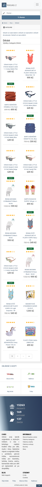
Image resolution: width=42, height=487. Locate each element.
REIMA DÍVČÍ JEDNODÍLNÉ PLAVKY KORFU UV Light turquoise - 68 (10, 307)
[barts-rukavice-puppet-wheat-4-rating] (30, 181)
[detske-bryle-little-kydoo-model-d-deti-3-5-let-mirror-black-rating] (30, 87)
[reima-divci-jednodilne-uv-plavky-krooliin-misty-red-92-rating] (30, 50)
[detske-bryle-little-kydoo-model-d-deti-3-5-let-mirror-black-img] (30, 93)
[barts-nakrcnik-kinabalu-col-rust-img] (10, 95)
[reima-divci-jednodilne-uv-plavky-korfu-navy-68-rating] (30, 215)
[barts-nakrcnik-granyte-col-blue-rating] (30, 119)
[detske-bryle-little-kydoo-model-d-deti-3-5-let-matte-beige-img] (10, 157)
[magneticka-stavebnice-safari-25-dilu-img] (30, 294)
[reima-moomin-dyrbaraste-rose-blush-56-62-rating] (30, 252)
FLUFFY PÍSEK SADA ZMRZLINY (30, 341)
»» (29, 356)
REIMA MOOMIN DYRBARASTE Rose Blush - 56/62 (30, 272)
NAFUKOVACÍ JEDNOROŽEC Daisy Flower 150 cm (10, 342)
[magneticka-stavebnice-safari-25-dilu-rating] (30, 286)
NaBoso (34, 481)
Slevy (24, 449)
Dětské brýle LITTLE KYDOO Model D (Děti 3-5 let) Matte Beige (11, 167)
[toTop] (39, 485)
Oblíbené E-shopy (9, 366)
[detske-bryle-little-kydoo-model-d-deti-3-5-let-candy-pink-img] (30, 157)
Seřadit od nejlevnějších (10, 33)
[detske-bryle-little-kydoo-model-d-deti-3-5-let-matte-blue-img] (10, 125)
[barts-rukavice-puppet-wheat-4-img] (30, 189)
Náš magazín (6, 475)
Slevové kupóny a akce (30, 437)
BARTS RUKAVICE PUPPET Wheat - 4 (30, 200)
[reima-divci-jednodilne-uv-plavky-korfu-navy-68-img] (30, 224)
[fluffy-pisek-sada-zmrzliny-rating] (30, 322)
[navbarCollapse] (37, 4)
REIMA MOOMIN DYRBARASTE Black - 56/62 (11, 235)
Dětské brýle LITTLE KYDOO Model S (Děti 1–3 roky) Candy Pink (11, 268)
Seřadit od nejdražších (26, 33)
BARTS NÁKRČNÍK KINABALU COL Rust (10, 106)
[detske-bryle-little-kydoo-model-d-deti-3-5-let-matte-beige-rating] (10, 151)
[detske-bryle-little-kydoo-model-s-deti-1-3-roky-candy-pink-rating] (10, 252)
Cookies (25, 477)
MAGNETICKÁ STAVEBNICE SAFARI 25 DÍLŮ (30, 306)
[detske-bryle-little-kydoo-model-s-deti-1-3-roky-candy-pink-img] (10, 258)
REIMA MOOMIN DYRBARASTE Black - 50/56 (11, 201)
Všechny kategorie (28, 439)
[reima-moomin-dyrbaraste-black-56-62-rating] (10, 215)
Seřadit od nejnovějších (18, 35)
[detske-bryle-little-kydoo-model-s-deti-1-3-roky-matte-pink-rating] (10, 50)
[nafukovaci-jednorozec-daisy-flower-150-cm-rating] (10, 322)
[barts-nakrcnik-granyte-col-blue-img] (30, 127)
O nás (24, 475)
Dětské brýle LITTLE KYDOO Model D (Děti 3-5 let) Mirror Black (30, 103)
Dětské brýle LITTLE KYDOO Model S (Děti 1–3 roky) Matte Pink (11, 67)
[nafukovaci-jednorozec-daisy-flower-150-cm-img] (10, 331)
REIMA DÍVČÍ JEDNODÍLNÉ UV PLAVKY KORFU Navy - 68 (30, 236)
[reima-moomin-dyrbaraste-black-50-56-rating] (10, 181)
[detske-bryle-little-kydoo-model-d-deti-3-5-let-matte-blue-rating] (10, 119)
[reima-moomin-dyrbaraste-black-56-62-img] (10, 224)
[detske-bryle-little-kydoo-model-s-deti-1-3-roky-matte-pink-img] (10, 57)
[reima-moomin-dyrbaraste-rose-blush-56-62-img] (30, 260)
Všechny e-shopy (28, 444)
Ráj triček (5, 481)
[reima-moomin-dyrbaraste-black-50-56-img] (10, 189)
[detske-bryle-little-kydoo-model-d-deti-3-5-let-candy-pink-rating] (30, 151)
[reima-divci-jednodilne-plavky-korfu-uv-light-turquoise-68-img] (10, 294)
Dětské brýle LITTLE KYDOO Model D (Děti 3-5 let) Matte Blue (11, 135)
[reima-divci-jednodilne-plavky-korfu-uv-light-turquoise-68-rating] (10, 286)
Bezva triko (23, 481)
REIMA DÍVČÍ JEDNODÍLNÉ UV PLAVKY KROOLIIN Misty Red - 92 (30, 71)
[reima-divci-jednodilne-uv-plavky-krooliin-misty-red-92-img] (30, 59)
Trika (14, 481)
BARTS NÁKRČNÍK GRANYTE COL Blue (30, 138)
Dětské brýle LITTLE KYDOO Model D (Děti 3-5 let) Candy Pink (30, 167)
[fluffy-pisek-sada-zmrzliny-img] (30, 331)
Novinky (25, 447)
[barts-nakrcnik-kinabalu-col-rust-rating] (10, 87)
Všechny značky (28, 442)
